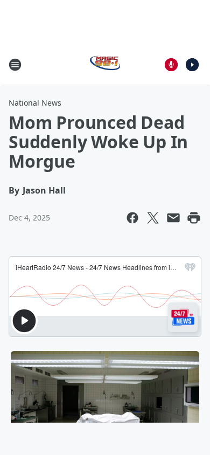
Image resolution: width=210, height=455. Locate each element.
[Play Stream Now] (192, 64)
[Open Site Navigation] (15, 64)
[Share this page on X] (152, 217)
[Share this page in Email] (173, 217)
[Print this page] (193, 217)
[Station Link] (105, 64)
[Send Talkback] (171, 64)
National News (35, 103)
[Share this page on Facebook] (132, 217)
